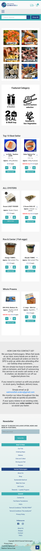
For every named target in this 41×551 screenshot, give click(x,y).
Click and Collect (21, 459)
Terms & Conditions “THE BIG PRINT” (20, 508)
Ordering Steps (20, 452)
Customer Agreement (8, 546)
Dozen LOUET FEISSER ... (10, 207)
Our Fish (20, 449)
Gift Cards (20, 486)
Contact (20, 533)
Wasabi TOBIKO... (30, 257)
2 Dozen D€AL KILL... (30, 206)
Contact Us (20, 498)
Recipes (20, 465)
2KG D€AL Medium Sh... (11, 307)
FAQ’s (20, 504)
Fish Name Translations (20, 501)
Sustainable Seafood (20, 480)
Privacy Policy (20, 514)
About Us (20, 473)
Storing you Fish (20, 462)
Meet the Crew (20, 483)
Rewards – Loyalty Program (20, 490)
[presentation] (4, 155)
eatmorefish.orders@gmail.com (20, 392)
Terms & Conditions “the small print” (21, 511)
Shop (20, 476)
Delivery (20, 455)
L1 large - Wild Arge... (30, 307)
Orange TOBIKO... (10, 257)
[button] (10, 171)
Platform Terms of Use (8, 548)
